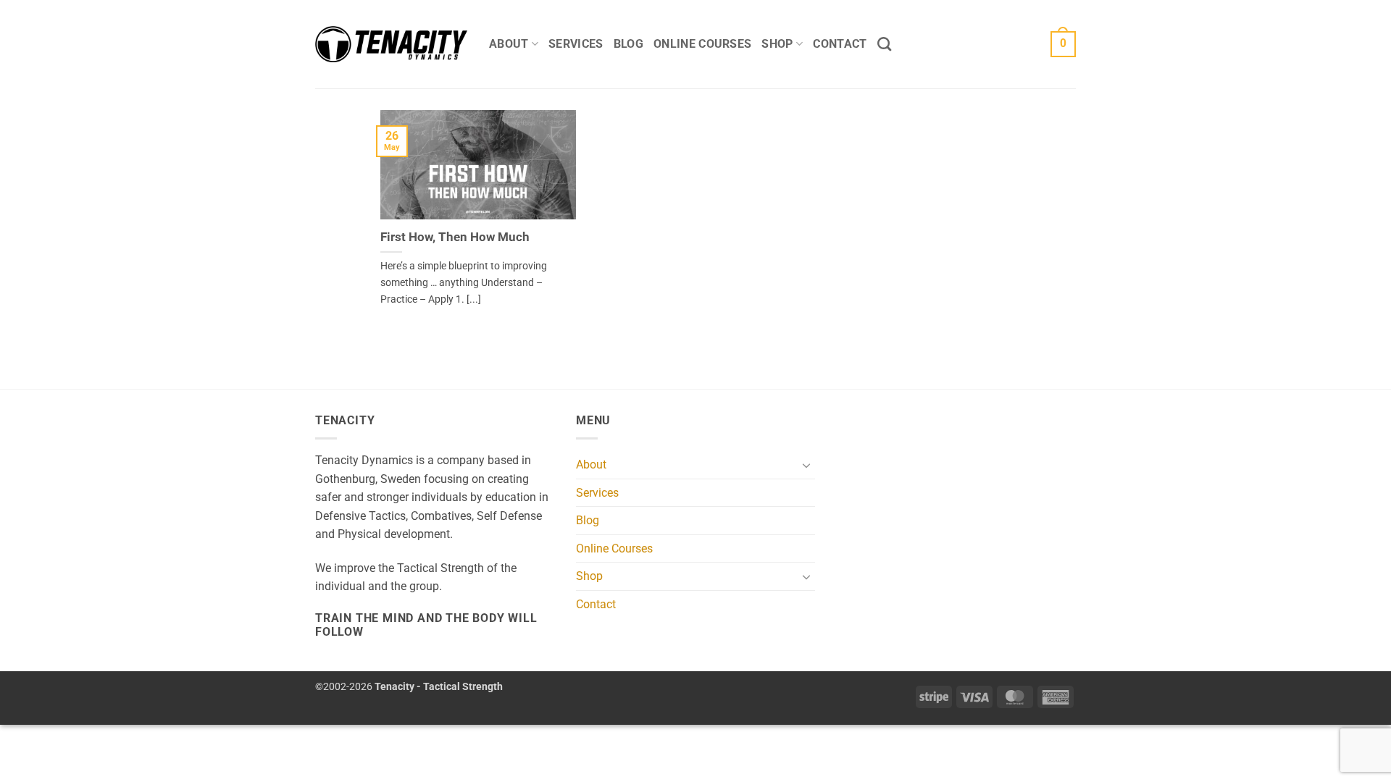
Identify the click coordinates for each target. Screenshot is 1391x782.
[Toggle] (806, 465)
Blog (628, 44)
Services (575, 44)
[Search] (884, 43)
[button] (1063, 44)
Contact (839, 44)
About (509, 44)
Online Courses (702, 44)
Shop (777, 44)
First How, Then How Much (455, 237)
